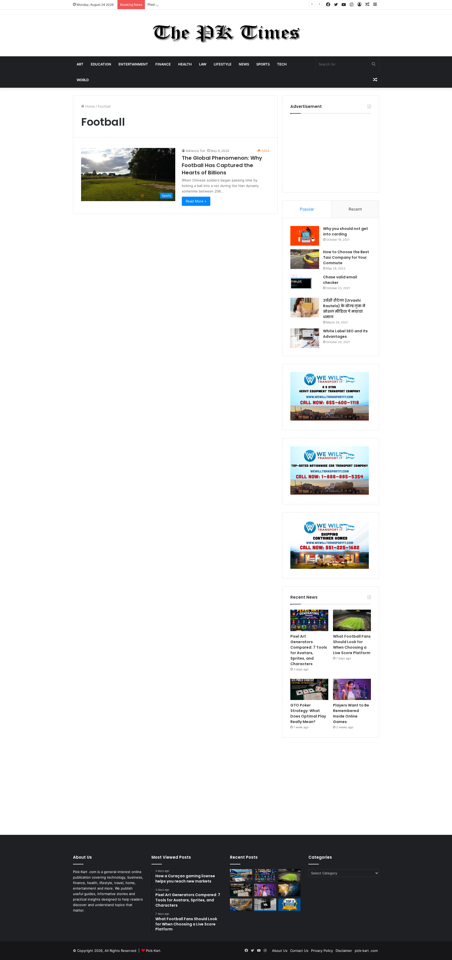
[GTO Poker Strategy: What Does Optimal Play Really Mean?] (309, 689)
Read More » (196, 201)
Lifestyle (222, 64)
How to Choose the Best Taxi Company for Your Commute (346, 257)
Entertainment (133, 64)
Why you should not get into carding (345, 231)
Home (89, 106)
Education (101, 64)
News (244, 64)
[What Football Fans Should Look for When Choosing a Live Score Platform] (352, 620)
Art (80, 64)
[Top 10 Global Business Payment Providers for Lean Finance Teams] (289, 890)
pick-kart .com (366, 950)
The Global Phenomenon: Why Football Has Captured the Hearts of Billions (222, 165)
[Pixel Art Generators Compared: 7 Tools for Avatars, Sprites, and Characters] (309, 620)
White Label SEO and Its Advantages (345, 333)
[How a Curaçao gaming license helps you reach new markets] (241, 875)
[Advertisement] (330, 151)
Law (202, 64)
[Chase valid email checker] (304, 284)
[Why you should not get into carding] (304, 236)
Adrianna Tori (195, 151)
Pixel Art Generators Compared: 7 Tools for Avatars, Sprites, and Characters (210, 4)
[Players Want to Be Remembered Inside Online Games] (352, 689)
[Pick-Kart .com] (226, 33)
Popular (307, 209)
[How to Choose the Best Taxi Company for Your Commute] (304, 259)
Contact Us (299, 950)
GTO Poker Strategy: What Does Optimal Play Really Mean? (308, 713)
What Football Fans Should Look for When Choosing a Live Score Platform (352, 644)
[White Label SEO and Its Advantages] (304, 338)
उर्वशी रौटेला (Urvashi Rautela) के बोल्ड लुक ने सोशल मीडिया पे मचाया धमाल (344, 308)
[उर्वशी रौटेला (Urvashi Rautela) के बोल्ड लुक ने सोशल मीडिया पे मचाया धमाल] (304, 307)
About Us (279, 950)
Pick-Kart (153, 950)
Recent (355, 209)
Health (185, 64)
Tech (282, 64)
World (83, 80)
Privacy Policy (322, 950)
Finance (163, 64)
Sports (263, 64)
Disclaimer (344, 950)
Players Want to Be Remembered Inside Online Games (351, 713)
